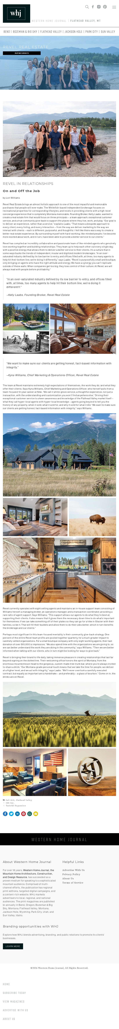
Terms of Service (72, 882)
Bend (7, 31)
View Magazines (14, 1001)
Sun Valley (108, 31)
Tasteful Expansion (16, 806)
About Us (68, 878)
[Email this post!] (35, 815)
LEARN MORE (13, 946)
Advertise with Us (15, 1010)
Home (6, 984)
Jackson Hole (74, 31)
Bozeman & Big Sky (25, 31)
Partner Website (22, 53)
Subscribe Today (14, 993)
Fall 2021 (10, 800)
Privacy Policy (71, 874)
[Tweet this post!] (11, 815)
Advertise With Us (73, 870)
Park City (91, 31)
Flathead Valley (51, 31)
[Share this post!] (5, 815)
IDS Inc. (10, 803)
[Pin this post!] (23, 815)
